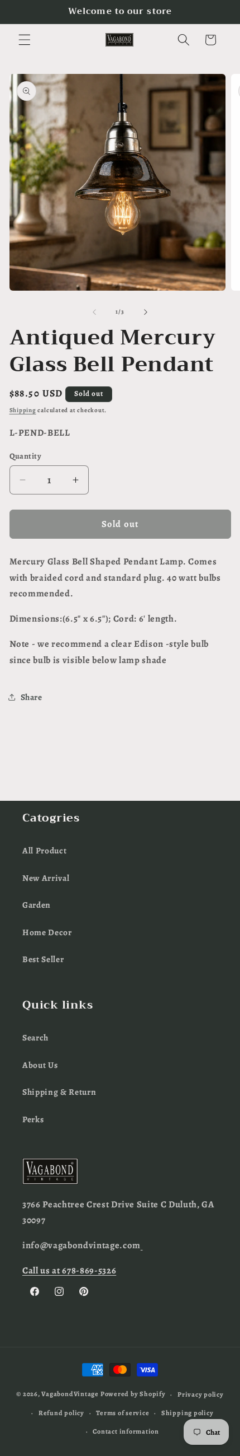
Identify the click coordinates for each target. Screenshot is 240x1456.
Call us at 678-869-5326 (69, 1270)
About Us (39, 1065)
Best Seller (43, 959)
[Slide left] (94, 312)
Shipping (22, 410)
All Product (44, 850)
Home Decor (47, 932)
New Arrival (45, 878)
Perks (33, 1119)
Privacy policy (200, 1394)
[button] (24, 39)
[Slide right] (145, 312)
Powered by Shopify (133, 1394)
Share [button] (31, 697)
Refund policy (61, 1412)
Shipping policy (187, 1412)
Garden (36, 905)
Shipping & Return (59, 1092)
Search (35, 1037)
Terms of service (122, 1412)
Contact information (126, 1431)
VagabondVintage (70, 1394)
